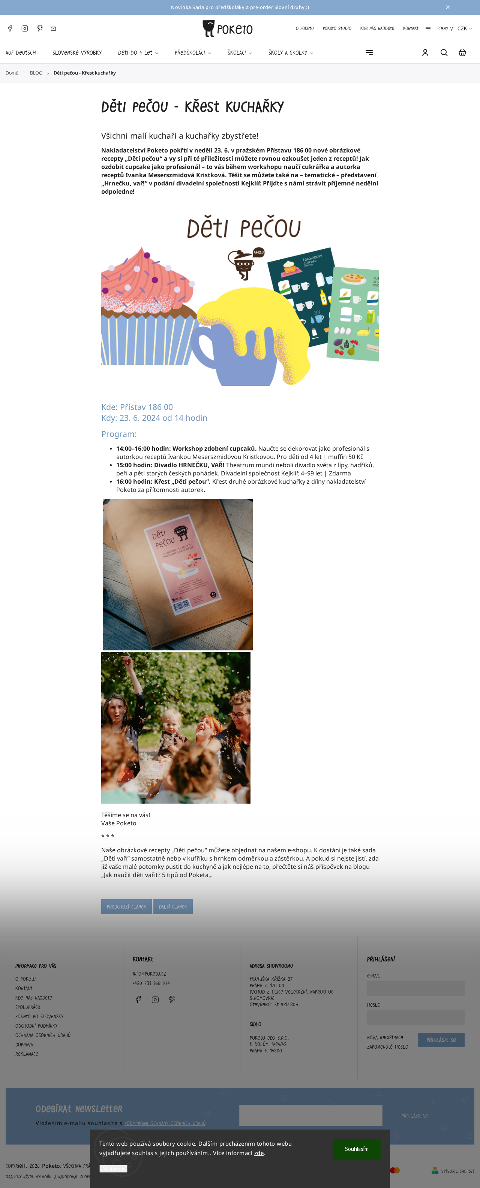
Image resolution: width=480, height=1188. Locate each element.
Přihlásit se (415, 1115)
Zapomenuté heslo (387, 1046)
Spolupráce (27, 1007)
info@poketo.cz (149, 973)
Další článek (173, 906)
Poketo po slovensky (39, 1016)
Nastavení (113, 1169)
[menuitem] (25, 52)
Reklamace (26, 1053)
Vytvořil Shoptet (457, 1171)
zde (259, 1153)
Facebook (10, 28)
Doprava (24, 1044)
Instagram (25, 28)
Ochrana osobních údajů (42, 1035)
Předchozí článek (126, 906)
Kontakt (410, 28)
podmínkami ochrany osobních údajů (165, 1123)
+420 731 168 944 (151, 983)
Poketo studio (337, 28)
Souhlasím (357, 1149)
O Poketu (305, 28)
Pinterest (40, 28)
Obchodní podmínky (36, 1025)
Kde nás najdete (377, 28)
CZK (462, 28)
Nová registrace (385, 1037)
